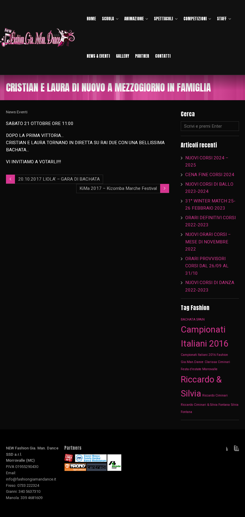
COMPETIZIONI (195, 19)
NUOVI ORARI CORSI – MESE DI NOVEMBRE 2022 (208, 242)
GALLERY (122, 56)
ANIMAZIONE (134, 19)
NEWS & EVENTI (98, 56)
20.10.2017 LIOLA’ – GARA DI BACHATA (59, 179)
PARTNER (142, 56)
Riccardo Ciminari (215, 395)
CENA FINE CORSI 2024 (209, 174)
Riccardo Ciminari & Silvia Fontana (205, 405)
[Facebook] (223, 450)
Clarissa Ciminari (217, 362)
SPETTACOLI (163, 19)
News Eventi (16, 111)
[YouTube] (234, 450)
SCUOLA (108, 19)
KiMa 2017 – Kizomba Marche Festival (118, 188)
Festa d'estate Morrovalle (199, 369)
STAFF (221, 19)
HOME (91, 19)
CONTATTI (163, 56)
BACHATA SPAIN (193, 319)
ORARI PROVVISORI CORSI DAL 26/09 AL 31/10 (207, 266)
